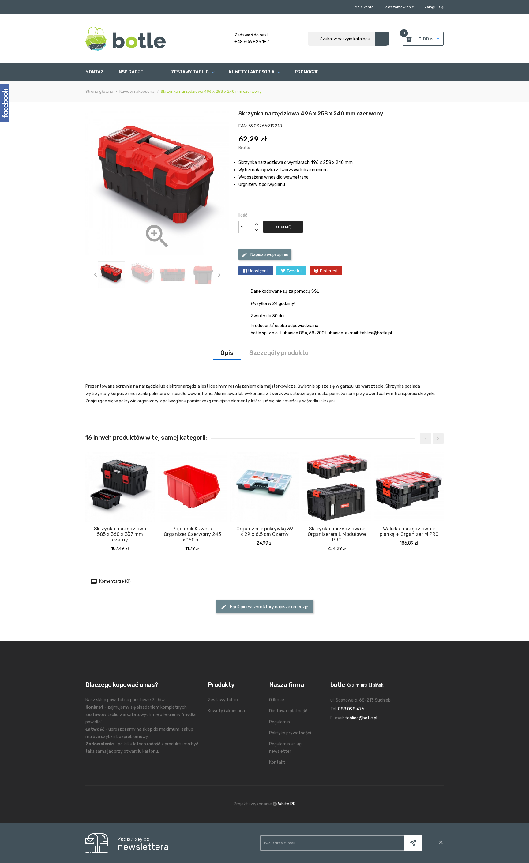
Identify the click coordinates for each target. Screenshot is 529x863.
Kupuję (283, 227)
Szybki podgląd (107, 538)
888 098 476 (351, 709)
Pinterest (329, 271)
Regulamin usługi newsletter (285, 747)
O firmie (276, 700)
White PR (287, 804)
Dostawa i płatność (288, 711)
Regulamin (279, 722)
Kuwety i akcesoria (226, 711)
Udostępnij (258, 271)
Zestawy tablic (223, 700)
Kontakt (277, 762)
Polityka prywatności (290, 733)
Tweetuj (294, 271)
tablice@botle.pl (361, 718)
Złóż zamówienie (399, 7)
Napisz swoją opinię (268, 254)
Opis (226, 352)
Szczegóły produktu (279, 352)
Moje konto (364, 7)
